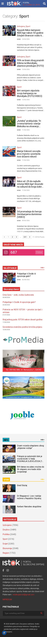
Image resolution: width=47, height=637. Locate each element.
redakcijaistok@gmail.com (23, 594)
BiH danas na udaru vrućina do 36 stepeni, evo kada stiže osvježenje (30, 469)
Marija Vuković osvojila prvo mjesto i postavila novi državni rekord (28, 154)
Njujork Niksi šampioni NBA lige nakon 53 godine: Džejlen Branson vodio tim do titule (30, 34)
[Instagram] (8, 570)
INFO (6, 440)
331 (25, 237)
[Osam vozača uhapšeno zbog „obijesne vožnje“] (9, 448)
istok (18, 39)
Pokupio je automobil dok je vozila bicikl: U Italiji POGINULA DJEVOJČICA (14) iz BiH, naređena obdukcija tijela (30, 461)
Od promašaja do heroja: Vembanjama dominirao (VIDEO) (29, 214)
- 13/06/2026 (25, 69)
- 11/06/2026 (25, 130)
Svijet (5, 543)
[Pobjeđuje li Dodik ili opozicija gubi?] (9, 278)
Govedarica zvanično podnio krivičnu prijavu (22, 327)
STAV (6, 480)
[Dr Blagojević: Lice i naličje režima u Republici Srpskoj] (9, 499)
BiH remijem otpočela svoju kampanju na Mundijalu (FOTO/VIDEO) (29, 93)
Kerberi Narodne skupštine (29, 506)
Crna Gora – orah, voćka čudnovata (18, 295)
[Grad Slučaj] (9, 488)
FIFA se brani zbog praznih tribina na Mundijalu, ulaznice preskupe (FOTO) (30, 63)
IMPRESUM (7, 599)
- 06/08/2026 (25, 280)
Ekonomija (7, 548)
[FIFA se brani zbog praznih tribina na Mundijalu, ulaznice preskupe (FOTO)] (9, 61)
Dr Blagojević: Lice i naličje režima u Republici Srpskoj (29, 497)
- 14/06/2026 (25, 39)
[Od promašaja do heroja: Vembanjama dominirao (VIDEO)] (9, 212)
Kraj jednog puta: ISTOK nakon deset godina (22, 319)
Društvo (6, 529)
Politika (6, 534)
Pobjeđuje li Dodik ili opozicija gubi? (26, 274)
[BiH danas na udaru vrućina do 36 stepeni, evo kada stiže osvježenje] (9, 470)
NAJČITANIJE (10, 268)
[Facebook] (3, 570)
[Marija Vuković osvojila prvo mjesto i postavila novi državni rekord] (9, 151)
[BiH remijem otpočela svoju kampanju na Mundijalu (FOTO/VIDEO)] (9, 91)
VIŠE (42, 267)
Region (6, 553)
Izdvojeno (21, 26)
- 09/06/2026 (25, 220)
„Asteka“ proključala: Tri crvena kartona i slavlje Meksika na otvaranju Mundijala (29, 124)
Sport (28, 26)
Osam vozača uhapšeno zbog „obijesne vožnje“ (30, 446)
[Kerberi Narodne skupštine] (9, 509)
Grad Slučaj (22, 485)
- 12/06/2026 (25, 100)
